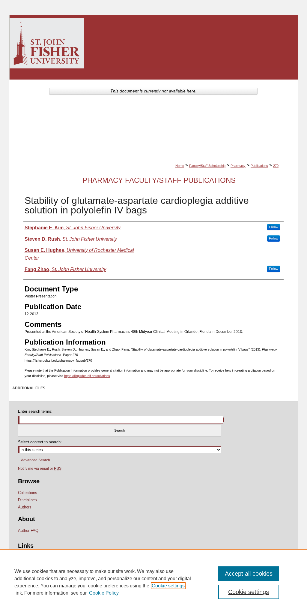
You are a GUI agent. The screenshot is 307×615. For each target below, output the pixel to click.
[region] (153, 582)
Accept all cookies (249, 573)
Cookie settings (168, 585)
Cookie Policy (104, 592)
